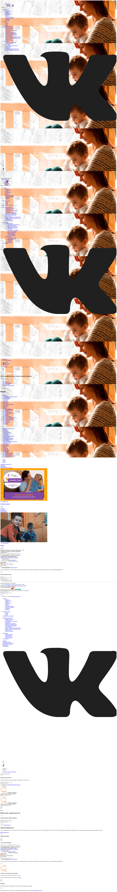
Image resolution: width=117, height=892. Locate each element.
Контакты (7, 20)
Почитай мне (8, 46)
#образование (6, 410)
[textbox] (13, 561)
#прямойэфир (6, 415)
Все (3, 394)
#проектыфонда (6, 397)
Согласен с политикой (11, 596)
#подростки (5, 402)
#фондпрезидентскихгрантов (9, 417)
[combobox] (13, 561)
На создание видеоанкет (13, 226)
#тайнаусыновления (7, 416)
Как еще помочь (13, 567)
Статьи (6, 22)
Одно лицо (7, 47)
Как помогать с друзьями (13, 230)
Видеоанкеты (6, 25)
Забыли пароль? (7, 825)
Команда (7, 16)
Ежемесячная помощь (12, 556)
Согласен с (11, 784)
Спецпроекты (6, 41)
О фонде (4, 9)
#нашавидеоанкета (7, 408)
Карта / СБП (6, 555)
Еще (3, 426)
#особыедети (5, 405)
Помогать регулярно (12, 225)
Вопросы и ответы (9, 40)
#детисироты (5, 406)
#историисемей (6, 398)
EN (3, 369)
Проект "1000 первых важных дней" (13, 37)
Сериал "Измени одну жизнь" (11, 45)
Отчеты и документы (9, 18)
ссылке (30, 886)
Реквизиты (7, 19)
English (4, 769)
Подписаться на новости (5, 551)
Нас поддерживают (9, 17)
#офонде (4, 407)
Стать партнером (8, 242)
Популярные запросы (5, 378)
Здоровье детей (8, 39)
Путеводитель (8, 29)
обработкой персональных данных (19, 585)
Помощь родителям (9, 28)
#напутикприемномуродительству (10, 396)
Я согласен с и (14, 585)
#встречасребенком (7, 412)
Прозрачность (8, 11)
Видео (6, 24)
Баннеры (9, 241)
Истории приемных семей (8, 385)
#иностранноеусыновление (8, 413)
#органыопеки (6, 414)
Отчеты (4, 380)
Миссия (7, 10)
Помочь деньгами (9, 223)
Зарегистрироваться (4, 832)
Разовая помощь (4, 556)
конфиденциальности (15, 596)
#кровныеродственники (8, 409)
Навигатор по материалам (10, 34)
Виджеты (10, 239)
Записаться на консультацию (11, 30)
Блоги (6, 23)
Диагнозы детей (6, 384)
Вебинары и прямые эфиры (11, 33)
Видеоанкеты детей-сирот (8, 205)
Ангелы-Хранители (12, 238)
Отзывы (7, 12)
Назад (13, 587)
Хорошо (40, 890)
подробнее (13, 560)
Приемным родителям (7, 27)
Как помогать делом (12, 237)
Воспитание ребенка (7, 383)
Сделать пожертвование (15, 551)
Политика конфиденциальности (9, 771)
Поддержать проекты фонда (13, 224)
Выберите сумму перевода (7, 563)
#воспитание (5, 401)
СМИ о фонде (8, 13)
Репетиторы (7, 31)
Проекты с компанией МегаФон (12, 48)
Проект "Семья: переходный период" (13, 36)
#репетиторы (5, 424)
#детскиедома (6, 403)
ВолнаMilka (7, 44)
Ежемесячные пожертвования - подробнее (9, 557)
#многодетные (6, 420)
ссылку (19, 877)
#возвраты (5, 395)
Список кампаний (11, 235)
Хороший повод (8, 229)
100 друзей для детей (12, 231)
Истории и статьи (6, 200)
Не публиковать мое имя (7, 580)
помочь (4, 179)
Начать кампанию (11, 234)
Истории (5, 21)
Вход (2, 185)
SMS (12, 555)
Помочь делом (8, 236)
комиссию (8, 584)
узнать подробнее (34, 890)
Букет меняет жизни (12, 232)
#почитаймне (5, 423)
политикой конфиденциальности (13, 784)
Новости (7, 14)
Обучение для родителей (10, 32)
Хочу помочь (4, 366)
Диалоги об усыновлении (10, 42)
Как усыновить (8, 35)
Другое (18, 555)
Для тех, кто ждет (9, 43)
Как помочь (5, 222)
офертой (9, 585)
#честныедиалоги (6, 421)
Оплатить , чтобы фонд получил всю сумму (13, 584)
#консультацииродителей (8, 404)
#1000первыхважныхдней (8, 418)
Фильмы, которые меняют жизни (12, 50)
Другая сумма (3, 562)
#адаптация (5, 399)
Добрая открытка (11, 233)
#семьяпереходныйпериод (8, 419)
